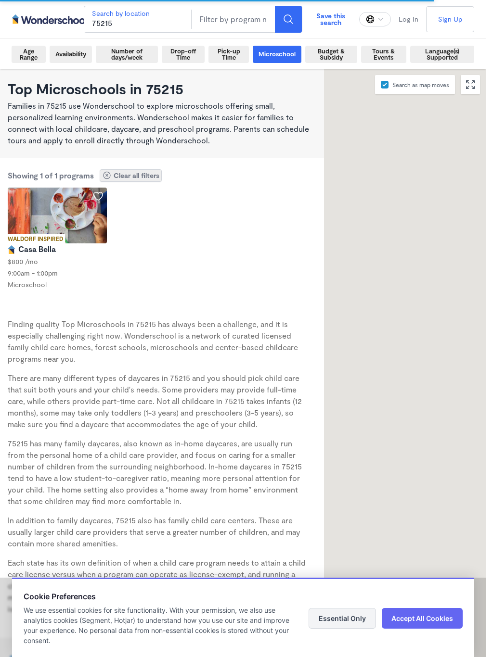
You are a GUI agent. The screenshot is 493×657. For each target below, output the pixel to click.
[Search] (288, 19)
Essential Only (342, 618)
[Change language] (375, 19)
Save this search (330, 19)
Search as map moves (420, 84)
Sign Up (450, 19)
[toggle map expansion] (470, 84)
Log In (408, 19)
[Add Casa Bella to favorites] (98, 196)
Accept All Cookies (422, 618)
